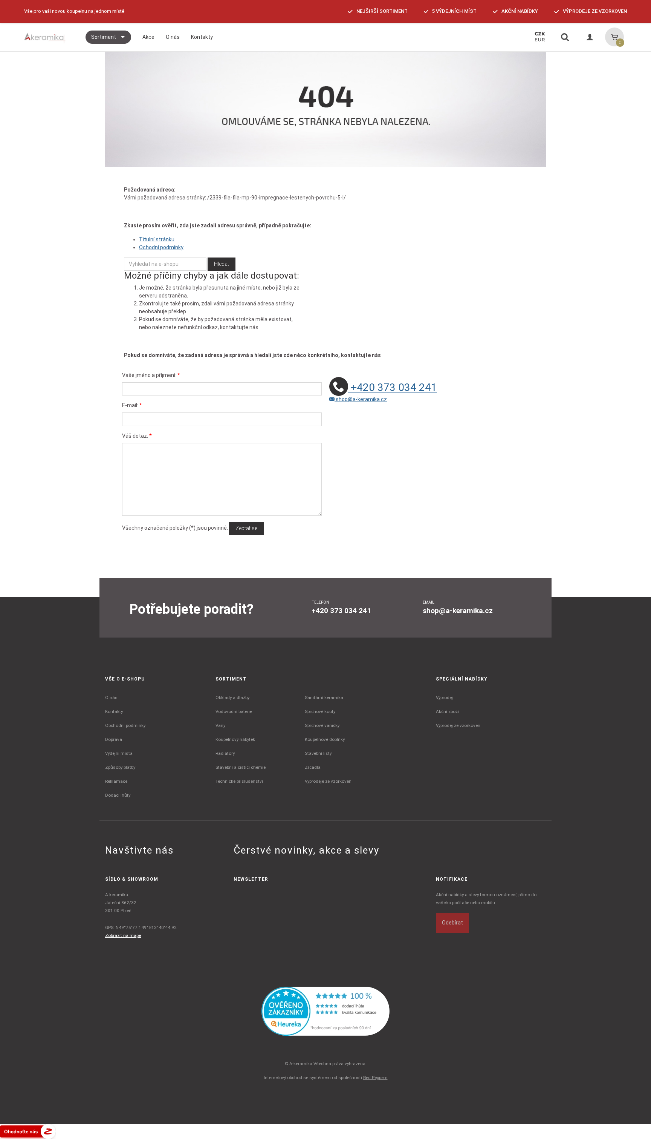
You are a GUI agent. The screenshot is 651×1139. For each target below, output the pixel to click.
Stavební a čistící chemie (240, 767)
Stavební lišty (318, 753)
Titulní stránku (156, 239)
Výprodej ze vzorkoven (458, 725)
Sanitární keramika (324, 697)
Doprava (113, 739)
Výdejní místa (119, 753)
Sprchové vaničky (322, 725)
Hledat (221, 264)
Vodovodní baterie (233, 711)
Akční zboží (447, 711)
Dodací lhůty (117, 795)
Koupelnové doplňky (325, 739)
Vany (220, 725)
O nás (111, 697)
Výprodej (444, 697)
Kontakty (114, 711)
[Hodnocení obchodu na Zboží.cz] (28, 1131)
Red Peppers (375, 1077)
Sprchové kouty (320, 711)
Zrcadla (313, 767)
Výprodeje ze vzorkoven (328, 781)
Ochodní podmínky (161, 247)
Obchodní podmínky (125, 725)
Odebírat (452, 923)
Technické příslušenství (239, 781)
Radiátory (225, 753)
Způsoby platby (120, 767)
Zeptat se (246, 528)
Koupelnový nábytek (235, 739)
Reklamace (116, 781)
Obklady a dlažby (232, 697)
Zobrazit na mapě (123, 935)
